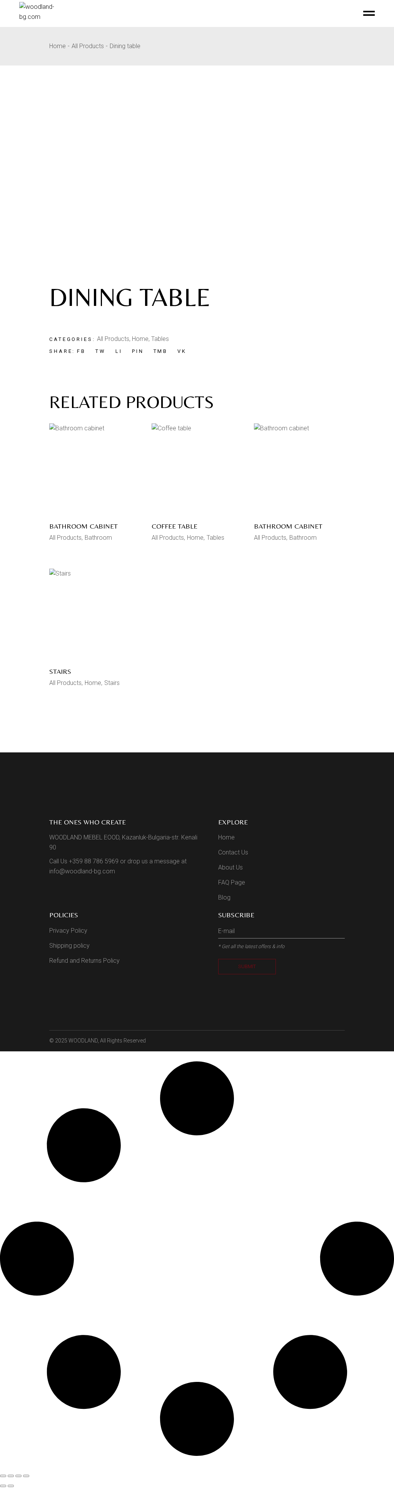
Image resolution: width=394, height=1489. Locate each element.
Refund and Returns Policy (84, 960)
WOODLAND (83, 1040)
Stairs (60, 671)
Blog (224, 897)
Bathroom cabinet (83, 526)
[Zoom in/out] (3, 1476)
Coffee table (174, 526)
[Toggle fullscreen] (11, 1476)
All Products (113, 338)
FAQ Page (231, 882)
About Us (230, 867)
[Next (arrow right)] (11, 1486)
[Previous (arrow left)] (3, 1486)
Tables (160, 338)
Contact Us (233, 852)
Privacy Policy (68, 930)
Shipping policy (69, 945)
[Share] (18, 1476)
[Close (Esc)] (26, 1476)
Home (140, 338)
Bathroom (98, 537)
